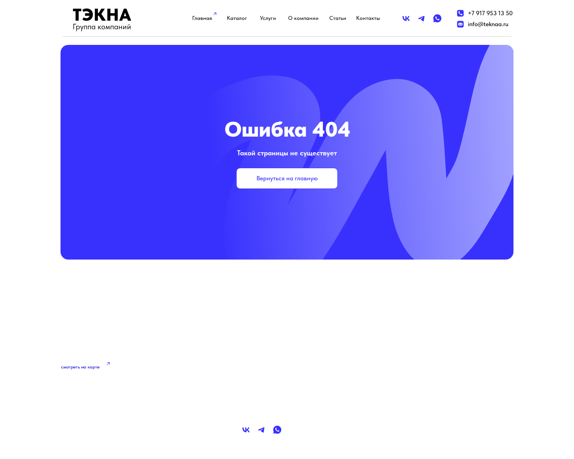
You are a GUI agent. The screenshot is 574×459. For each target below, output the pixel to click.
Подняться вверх (103, 425)
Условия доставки (422, 370)
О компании (303, 18)
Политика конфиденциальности (441, 354)
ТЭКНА (102, 14)
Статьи (337, 18)
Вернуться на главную (287, 178)
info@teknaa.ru (488, 24)
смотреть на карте (80, 367)
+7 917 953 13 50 (490, 13)
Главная (202, 18)
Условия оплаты (419, 386)
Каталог (237, 18)
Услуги (268, 18)
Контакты (368, 18)
